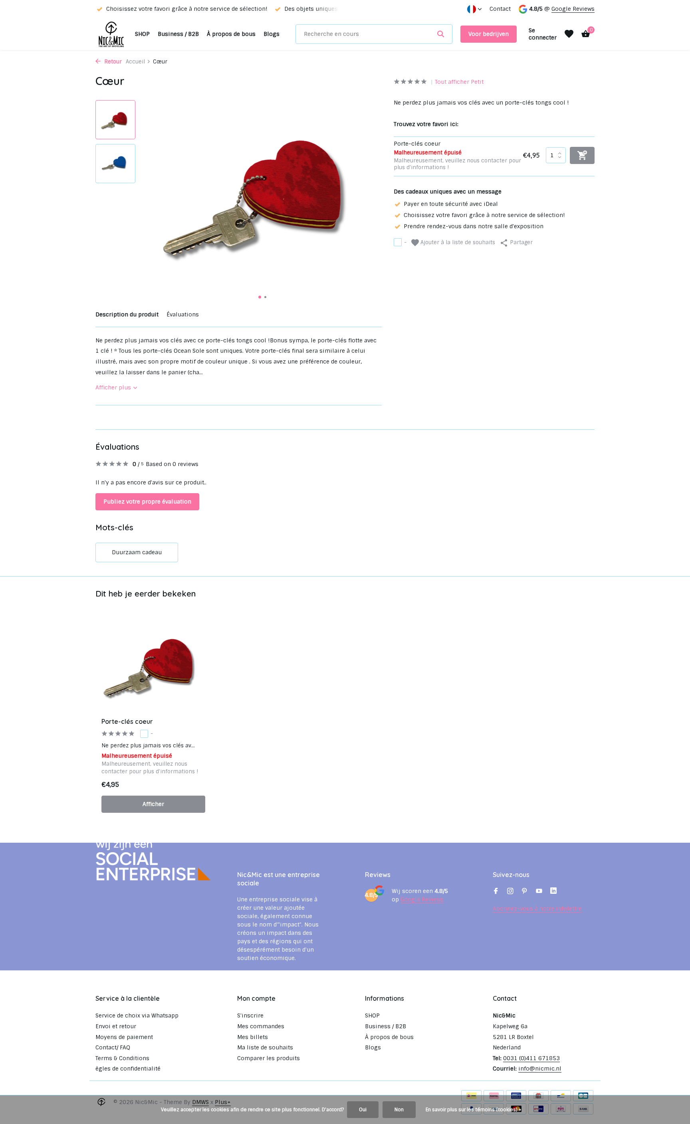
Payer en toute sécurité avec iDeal (451, 203)
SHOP (142, 34)
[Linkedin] (553, 892)
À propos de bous (231, 34)
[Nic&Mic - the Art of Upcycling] (111, 34)
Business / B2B (178, 34)
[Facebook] (496, 892)
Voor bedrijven (488, 34)
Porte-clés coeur (127, 721)
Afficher (153, 804)
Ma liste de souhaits (265, 1047)
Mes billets (252, 1037)
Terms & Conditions (122, 1058)
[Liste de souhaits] (569, 34)
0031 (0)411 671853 (531, 1058)
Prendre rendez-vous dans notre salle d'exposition (473, 225)
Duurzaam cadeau (137, 552)
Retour (112, 61)
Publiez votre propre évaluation (147, 501)
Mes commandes (260, 1026)
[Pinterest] (524, 892)
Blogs (272, 34)
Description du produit (127, 314)
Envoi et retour (115, 1026)
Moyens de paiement (124, 1037)
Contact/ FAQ (112, 1047)
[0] (583, 34)
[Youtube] (539, 892)
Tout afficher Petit (459, 81)
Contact (500, 8)
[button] (260, 297)
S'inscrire (250, 1015)
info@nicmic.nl (539, 1068)
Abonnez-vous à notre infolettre (537, 908)
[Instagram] (510, 892)
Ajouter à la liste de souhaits (457, 242)
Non (399, 1109)
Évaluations (183, 314)
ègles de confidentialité (128, 1068)
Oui (363, 1109)
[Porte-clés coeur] (153, 665)
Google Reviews (573, 8)
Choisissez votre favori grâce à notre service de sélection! (484, 214)
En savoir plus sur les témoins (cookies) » (473, 1109)
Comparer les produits (268, 1058)
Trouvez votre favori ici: (426, 123)
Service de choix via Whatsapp (136, 1015)
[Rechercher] (440, 34)
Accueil (135, 61)
